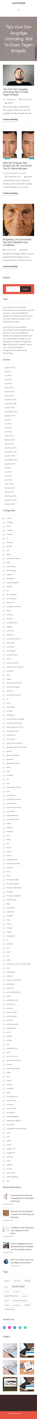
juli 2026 (8, 371)
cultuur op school (13, 663)
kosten (9, 855)
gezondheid (24, 1296)
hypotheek (10, 811)
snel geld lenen (12, 1048)
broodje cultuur (12, 623)
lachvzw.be (18, 3)
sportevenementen (14, 1060)
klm (8, 844)
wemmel (10, 1157)
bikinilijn (9, 587)
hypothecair (11, 795)
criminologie (11, 651)
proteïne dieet (12, 1016)
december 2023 (11, 496)
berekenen (10, 579)
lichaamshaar (11, 900)
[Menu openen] (18, 10)
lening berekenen (13, 884)
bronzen (10, 619)
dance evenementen (14, 683)
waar (8, 1133)
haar (8, 771)
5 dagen (10, 530)
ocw (8, 948)
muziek (9, 932)
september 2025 (11, 412)
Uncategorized (10, 99)
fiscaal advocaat (12, 731)
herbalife (10, 775)
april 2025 (8, 432)
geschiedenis (16, 1291)
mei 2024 (8, 476)
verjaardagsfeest (13, 1116)
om (8, 956)
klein (8, 835)
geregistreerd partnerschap (17, 747)
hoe (8, 783)
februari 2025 (10, 440)
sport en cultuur (12, 1056)
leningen (10, 892)
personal (10, 988)
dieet (6, 1287)
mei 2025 (8, 428)
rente (8, 1032)
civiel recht (10, 631)
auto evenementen (14, 558)
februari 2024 (10, 488)
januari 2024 (9, 492)
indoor (9, 823)
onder (9, 960)
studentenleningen (13, 1068)
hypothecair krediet (14, 799)
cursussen (10, 671)
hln (8, 779)
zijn (8, 1181)
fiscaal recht (11, 735)
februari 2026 (10, 392)
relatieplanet (11, 1028)
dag (8, 675)
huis (8, 791)
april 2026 (8, 383)
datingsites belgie (13, 687)
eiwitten (10, 711)
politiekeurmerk (12, 1000)
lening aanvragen (13, 880)
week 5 (9, 1145)
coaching (10, 635)
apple (9, 554)
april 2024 (8, 480)
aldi (8, 550)
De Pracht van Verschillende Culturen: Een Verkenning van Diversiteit (22, 1214)
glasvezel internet (13, 763)
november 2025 (11, 404)
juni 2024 (8, 472)
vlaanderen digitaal (14, 1121)
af (7, 538)
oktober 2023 (10, 504)
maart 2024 (9, 484)
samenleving (16, 1305)
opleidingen (11, 972)
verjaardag (11, 1112)
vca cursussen (12, 1108)
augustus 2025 (10, 416)
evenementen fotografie (15, 719)
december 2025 (11, 400)
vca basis (10, 1105)
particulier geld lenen (14, 980)
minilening (10, 912)
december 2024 (11, 448)
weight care (11, 1149)
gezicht (15, 173)
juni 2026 (8, 375)
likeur (8, 904)
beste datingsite (12, 583)
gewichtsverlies (11, 1296)
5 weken (10, 534)
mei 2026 (8, 379)
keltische (10, 827)
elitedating (10, 715)
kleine (9, 840)
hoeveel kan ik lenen (14, 787)
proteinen (10, 1020)
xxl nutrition (11, 1173)
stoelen (9, 1064)
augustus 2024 (10, 464)
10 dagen (10, 522)
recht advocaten (13, 1024)
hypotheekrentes (13, 819)
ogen (8, 952)
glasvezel (10, 759)
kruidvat (10, 868)
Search (25, 289)
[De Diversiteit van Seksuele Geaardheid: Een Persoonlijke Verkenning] (6, 1197)
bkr (8, 591)
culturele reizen (12, 655)
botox (9, 611)
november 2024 (11, 452)
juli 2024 (8, 468)
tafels (9, 1072)
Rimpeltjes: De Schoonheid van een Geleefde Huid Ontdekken (17, 242)
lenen (9, 876)
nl (7, 940)
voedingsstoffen (9, 1309)
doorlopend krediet (14, 695)
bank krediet (11, 566)
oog (8, 968)
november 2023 (10, 500)
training (9, 1084)
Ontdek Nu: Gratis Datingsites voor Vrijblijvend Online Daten (22, 1230)
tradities (27, 1305)
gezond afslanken (13, 755)
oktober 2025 (10, 408)
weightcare (11, 1153)
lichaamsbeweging (20, 1301)
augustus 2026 (10, 368)
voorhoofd (22, 173)
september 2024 (11, 460)
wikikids (9, 1165)
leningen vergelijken (14, 896)
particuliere (11, 984)
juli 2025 (8, 420)
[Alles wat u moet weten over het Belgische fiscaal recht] (6, 1261)
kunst (8, 872)
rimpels (9, 1036)
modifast (10, 916)
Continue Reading (10, 119)
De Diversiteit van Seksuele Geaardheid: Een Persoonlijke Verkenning (22, 1198)
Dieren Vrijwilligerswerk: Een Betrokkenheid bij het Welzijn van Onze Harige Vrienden (22, 1247)
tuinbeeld (10, 1088)
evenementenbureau (14, 723)
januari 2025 (9, 444)
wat (8, 1137)
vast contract (11, 1101)
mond (9, 924)
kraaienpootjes (12, 860)
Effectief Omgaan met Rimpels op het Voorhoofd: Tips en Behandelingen (17, 166)
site (8, 1044)
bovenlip (10, 615)
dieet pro (10, 691)
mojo (8, 920)
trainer (9, 1080)
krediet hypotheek (13, 864)
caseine (9, 627)
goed (8, 767)
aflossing (10, 542)
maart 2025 (9, 436)
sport (8, 1052)
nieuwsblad (11, 936)
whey (9, 1161)
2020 (8, 526)
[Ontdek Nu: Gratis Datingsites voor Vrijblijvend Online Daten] (6, 1229)
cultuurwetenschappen (15, 667)
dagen (9, 679)
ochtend (10, 944)
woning (9, 1169)
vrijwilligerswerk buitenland (16, 1129)
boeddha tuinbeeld (14, 607)
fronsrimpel (8, 173)
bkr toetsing (11, 599)
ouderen (10, 976)
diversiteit (18, 1286)
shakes (9, 1040)
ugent (9, 1092)
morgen (9, 928)
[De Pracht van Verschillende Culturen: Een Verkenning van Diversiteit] (6, 1213)
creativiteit (17, 1281)
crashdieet (10, 647)
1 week (9, 518)
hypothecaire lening (14, 807)
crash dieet (11, 643)
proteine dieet (12, 1012)
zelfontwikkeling (12, 1177)
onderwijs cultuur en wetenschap (19, 964)
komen (9, 848)
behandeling (11, 570)
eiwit (8, 703)
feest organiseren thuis (15, 727)
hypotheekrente (12, 815)
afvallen (9, 546)
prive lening (11, 1004)
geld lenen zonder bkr (15, 743)
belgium (9, 574)
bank (8, 562)
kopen (9, 851)
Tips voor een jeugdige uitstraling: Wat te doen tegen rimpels (16, 92)
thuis (8, 1076)
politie (9, 996)
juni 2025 (8, 424)
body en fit (10, 603)
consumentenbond (13, 639)
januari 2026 (9, 396)
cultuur (9, 659)
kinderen (10, 831)
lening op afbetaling (14, 888)
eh (7, 699)
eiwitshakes (11, 707)
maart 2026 (9, 388)
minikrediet (11, 908)
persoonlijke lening (13, 992)
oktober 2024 (10, 456)
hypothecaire (11, 803)
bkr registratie (12, 594)
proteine (10, 1008)
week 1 (9, 1141)
